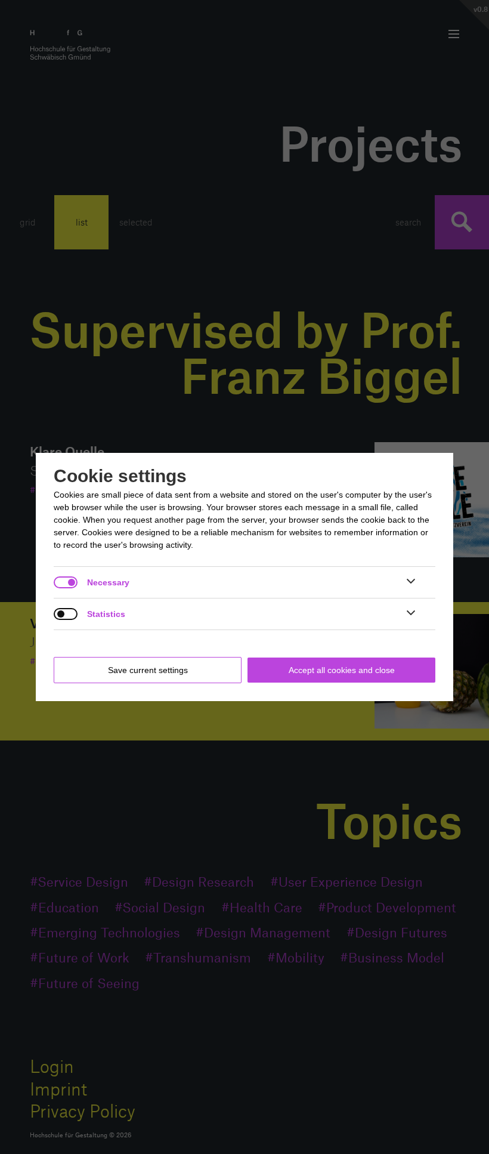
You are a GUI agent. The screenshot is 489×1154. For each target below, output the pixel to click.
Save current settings (148, 670)
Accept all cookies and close (342, 670)
